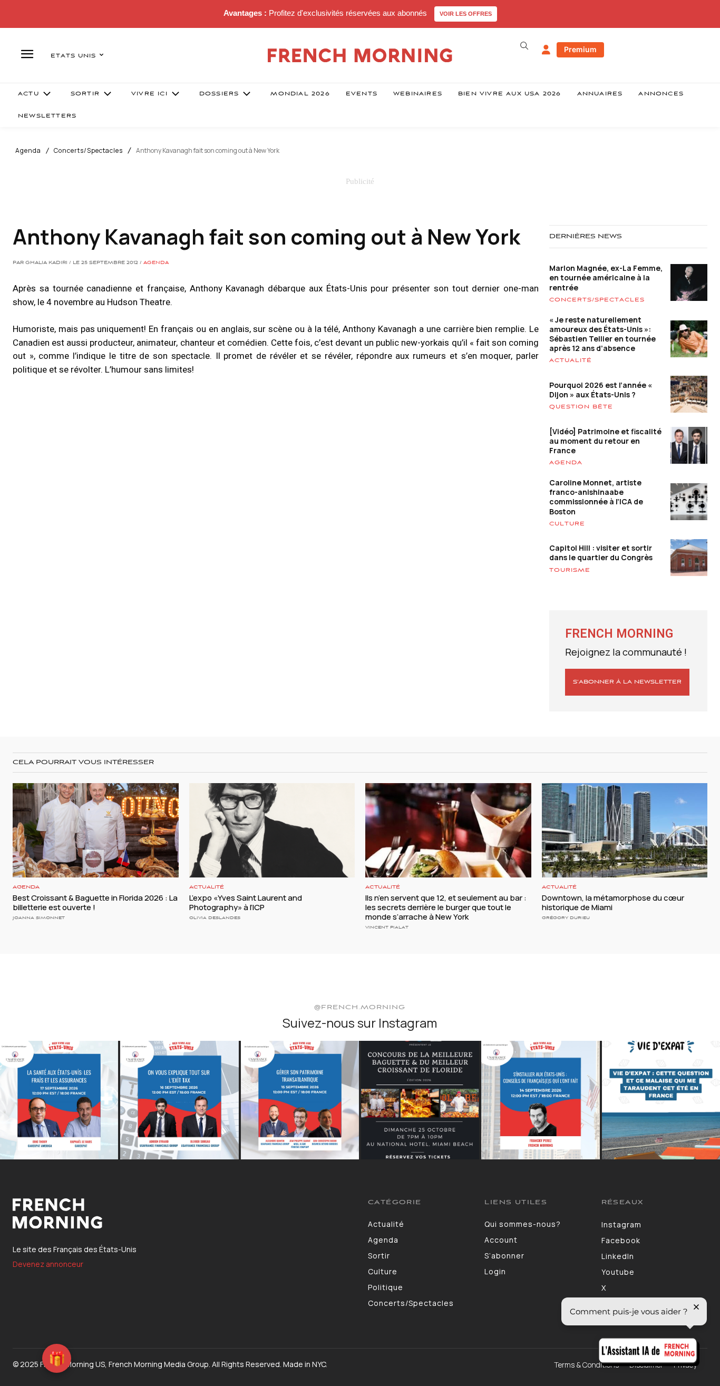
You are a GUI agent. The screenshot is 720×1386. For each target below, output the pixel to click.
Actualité (570, 360)
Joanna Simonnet (39, 917)
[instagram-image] (59, 1100)
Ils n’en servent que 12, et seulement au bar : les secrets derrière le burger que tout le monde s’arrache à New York (446, 907)
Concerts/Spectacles (88, 151)
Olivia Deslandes (214, 917)
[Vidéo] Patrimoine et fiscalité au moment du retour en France (605, 440)
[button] (524, 46)
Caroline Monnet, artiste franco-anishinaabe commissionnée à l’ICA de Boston (596, 496)
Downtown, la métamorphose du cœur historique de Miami (613, 902)
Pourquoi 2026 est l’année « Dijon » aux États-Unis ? (600, 389)
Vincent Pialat (386, 927)
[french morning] (359, 55)
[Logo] (182, 1213)
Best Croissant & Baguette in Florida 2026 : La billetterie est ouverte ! (95, 902)
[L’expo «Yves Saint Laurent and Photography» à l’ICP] (272, 830)
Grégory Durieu (566, 917)
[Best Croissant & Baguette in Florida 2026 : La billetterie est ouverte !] (96, 830)
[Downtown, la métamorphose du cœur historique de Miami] (625, 830)
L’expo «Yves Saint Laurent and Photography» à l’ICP (245, 902)
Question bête (581, 407)
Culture (567, 524)
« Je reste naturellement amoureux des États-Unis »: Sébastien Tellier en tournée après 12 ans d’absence (602, 334)
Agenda (28, 151)
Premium (580, 49)
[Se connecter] (546, 50)
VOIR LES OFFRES (466, 14)
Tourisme (569, 570)
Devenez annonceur (48, 1264)
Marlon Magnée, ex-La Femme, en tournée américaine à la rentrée (606, 277)
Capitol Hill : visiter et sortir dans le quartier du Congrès (601, 552)
